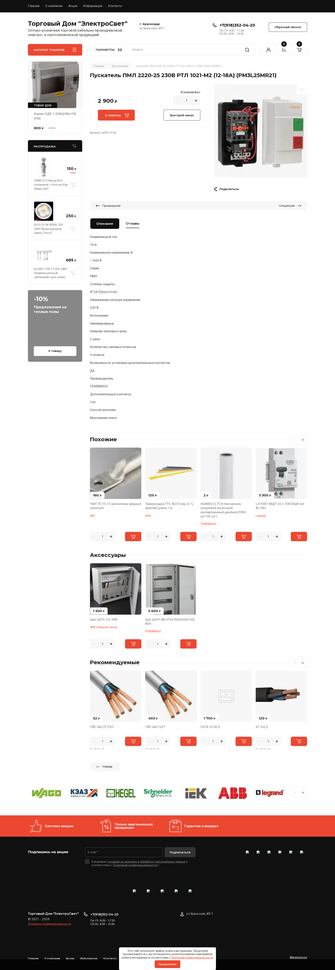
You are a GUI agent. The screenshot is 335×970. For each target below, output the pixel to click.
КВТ (92, 516)
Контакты (115, 6)
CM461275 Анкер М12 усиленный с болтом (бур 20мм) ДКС (51, 184)
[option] (260, 130)
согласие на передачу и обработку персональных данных (146, 861)
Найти (247, 50)
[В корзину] (73, 185)
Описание (104, 224)
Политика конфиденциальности (49, 924)
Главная (33, 6)
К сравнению (302, 89)
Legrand (261, 516)
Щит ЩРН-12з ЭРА (103, 619)
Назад (107, 766)
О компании (53, 6)
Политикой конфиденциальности (192, 957)
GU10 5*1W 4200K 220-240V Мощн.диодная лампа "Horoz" (49, 229)
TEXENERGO (208, 524)
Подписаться (180, 852)
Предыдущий (111, 205)
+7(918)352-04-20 (237, 25)
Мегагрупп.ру (298, 957)
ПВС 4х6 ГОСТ (155, 727)
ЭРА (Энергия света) (103, 627)
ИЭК (148, 516)
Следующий (287, 205)
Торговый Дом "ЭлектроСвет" (78, 23)
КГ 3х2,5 (262, 727)
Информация (92, 6)
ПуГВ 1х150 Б (210, 727)
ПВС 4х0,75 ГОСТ (102, 727)
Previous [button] (295, 440)
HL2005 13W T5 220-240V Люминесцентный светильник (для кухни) (50, 273)
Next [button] (303, 440)
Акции (72, 6)
